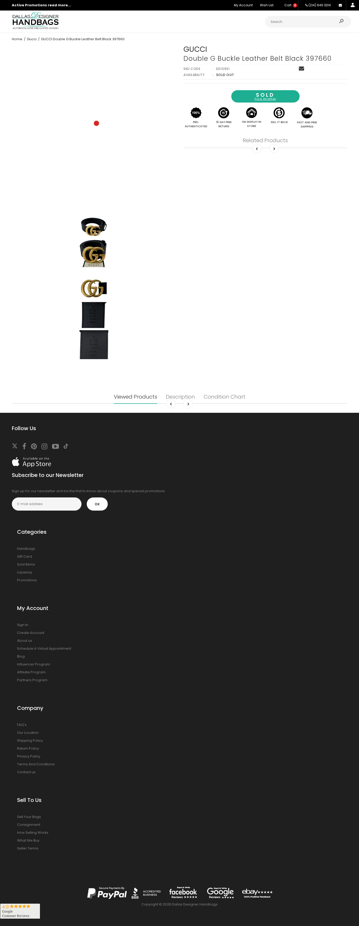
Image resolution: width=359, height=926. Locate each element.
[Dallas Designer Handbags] (35, 28)
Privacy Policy (28, 756)
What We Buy (28, 840)
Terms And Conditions (36, 764)
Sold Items (26, 564)
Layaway (24, 572)
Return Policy (28, 748)
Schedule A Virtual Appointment (44, 648)
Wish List (267, 5)
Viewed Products (135, 396)
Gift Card (24, 556)
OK (97, 504)
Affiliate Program (31, 672)
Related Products (265, 140)
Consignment (28, 824)
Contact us (26, 772)
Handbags (26, 548)
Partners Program (32, 680)
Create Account (30, 632)
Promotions (27, 580)
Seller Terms (27, 848)
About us (24, 640)
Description (180, 396)
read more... (59, 5)
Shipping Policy (30, 740)
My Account (243, 5)
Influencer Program (33, 664)
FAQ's (22, 724)
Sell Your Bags (29, 816)
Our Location (28, 732)
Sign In (22, 624)
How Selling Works (32, 832)
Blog (21, 656)
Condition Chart (224, 396)
